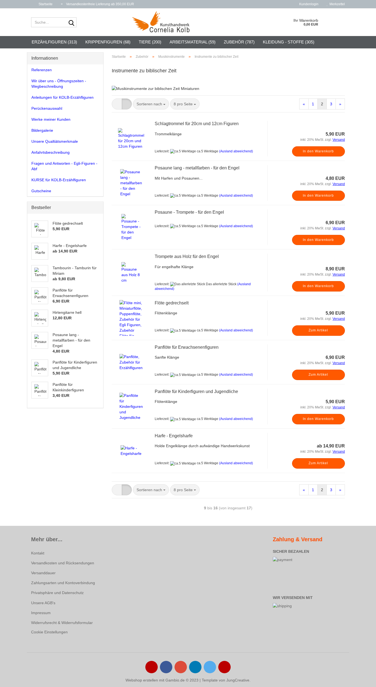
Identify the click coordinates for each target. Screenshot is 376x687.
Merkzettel (336, 4)
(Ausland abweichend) (236, 151)
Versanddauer (43, 573)
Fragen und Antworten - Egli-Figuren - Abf (64, 166)
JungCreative (237, 680)
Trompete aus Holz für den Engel (187, 256)
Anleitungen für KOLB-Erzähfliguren (62, 97)
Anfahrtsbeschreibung (50, 152)
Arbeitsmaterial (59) (193, 42)
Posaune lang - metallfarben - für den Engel (197, 168)
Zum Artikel (318, 330)
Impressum (41, 613)
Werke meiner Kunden (50, 119)
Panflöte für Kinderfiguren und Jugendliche (196, 391)
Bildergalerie (42, 130)
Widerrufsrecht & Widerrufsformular (62, 622)
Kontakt (37, 553)
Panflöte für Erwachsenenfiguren (187, 347)
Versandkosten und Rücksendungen (62, 563)
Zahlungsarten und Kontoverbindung (63, 583)
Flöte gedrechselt (172, 303)
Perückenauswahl (46, 108)
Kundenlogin (308, 4)
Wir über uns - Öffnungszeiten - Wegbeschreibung (58, 84)
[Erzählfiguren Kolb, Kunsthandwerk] (161, 22)
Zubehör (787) (239, 42)
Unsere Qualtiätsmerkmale (54, 141)
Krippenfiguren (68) (107, 42)
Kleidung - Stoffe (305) (288, 42)
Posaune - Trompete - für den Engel (189, 212)
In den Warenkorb (318, 151)
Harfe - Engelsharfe (174, 435)
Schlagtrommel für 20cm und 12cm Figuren (197, 123)
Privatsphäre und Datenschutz (57, 592)
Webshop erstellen (142, 680)
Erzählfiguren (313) (54, 42)
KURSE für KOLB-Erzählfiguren (58, 180)
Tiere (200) (150, 42)
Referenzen (41, 70)
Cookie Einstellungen (49, 632)
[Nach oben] (361, 678)
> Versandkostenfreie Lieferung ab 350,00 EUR (97, 4)
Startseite (45, 4)
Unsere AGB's (43, 603)
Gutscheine (41, 191)
